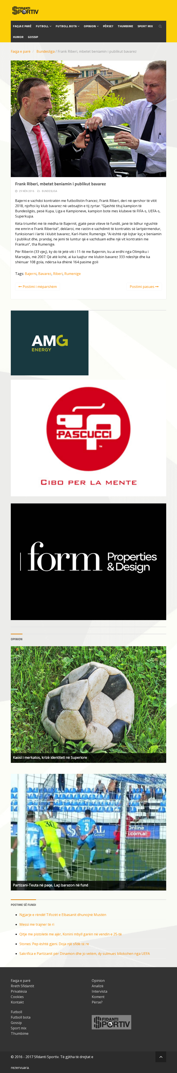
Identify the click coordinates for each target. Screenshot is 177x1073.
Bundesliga (45, 51)
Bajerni (30, 273)
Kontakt (17, 1002)
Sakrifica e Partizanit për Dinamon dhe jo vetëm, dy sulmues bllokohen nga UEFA (84, 953)
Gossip (33, 37)
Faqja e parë (20, 51)
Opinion (90, 26)
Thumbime (125, 26)
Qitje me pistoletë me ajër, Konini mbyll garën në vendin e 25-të (70, 934)
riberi (58, 273)
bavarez (44, 273)
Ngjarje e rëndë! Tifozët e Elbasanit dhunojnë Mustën (62, 914)
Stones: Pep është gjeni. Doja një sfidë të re (54, 943)
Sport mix (145, 26)
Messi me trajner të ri (36, 924)
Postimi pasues (142, 286)
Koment (98, 996)
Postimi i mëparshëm (39, 286)
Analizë (97, 986)
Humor (18, 37)
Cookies (17, 996)
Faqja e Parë (22, 26)
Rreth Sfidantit (22, 986)
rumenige (72, 273)
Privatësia (19, 991)
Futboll (42, 26)
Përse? (108, 26)
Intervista (99, 991)
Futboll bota (66, 26)
